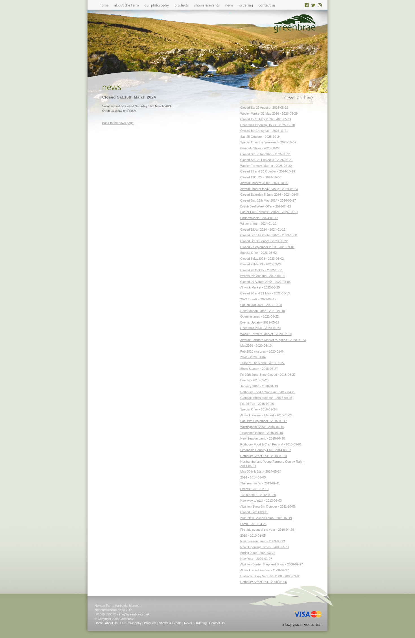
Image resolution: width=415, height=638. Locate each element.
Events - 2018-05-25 (254, 380)
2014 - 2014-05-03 (253, 477)
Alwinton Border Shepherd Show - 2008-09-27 (271, 564)
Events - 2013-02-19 (254, 489)
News (188, 623)
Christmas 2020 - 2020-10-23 (260, 328)
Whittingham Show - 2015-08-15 (262, 427)
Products (150, 623)
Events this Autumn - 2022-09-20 (262, 276)
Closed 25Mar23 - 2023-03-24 (260, 264)
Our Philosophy (130, 623)
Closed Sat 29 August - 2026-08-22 (264, 107)
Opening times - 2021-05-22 (259, 316)
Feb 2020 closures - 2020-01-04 (262, 351)
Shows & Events (170, 623)
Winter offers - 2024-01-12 (258, 223)
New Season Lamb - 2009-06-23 (262, 541)
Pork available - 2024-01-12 (259, 218)
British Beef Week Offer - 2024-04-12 (265, 206)
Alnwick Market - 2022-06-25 (260, 287)
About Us (111, 623)
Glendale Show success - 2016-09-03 (266, 397)
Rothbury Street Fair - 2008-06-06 (263, 582)
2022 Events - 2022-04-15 (258, 299)
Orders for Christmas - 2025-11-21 (264, 130)
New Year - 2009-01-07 (256, 558)
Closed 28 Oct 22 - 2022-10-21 (261, 270)
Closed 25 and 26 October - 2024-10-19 (267, 171)
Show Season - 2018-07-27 (259, 368)
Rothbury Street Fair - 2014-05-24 (263, 456)
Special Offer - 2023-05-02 (258, 252)
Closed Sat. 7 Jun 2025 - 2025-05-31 (265, 154)
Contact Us (217, 623)
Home (99, 623)
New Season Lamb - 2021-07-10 (262, 311)
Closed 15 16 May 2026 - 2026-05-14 (265, 119)
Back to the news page (118, 122)
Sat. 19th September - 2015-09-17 (263, 421)
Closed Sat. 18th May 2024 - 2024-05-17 (268, 200)
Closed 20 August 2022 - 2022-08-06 (265, 281)
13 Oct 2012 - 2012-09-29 (258, 495)
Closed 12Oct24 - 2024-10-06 (260, 177)
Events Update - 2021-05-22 (259, 322)
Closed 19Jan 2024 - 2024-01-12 (262, 229)
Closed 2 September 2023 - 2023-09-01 (267, 247)
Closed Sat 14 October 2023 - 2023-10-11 (269, 235)
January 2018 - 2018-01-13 (259, 386)
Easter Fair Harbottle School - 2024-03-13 (269, 212)
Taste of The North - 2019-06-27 (262, 363)
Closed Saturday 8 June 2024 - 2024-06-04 (270, 194)
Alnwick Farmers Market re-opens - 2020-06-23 (273, 340)
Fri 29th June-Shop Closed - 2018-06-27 (268, 374)
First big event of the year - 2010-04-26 (267, 529)
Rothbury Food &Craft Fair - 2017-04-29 (267, 392)
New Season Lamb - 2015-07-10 (262, 438)
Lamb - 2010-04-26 (253, 524)
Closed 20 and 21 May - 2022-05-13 (265, 293)
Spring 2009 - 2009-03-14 (257, 552)
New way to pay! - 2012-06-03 (261, 500)
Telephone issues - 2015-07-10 (261, 432)
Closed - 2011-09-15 (254, 512)
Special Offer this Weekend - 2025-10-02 (268, 142)
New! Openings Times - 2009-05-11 (264, 547)
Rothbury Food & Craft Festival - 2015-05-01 (271, 444)
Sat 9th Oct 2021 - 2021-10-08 (261, 305)
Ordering (201, 623)
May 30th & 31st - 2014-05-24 (260, 471)
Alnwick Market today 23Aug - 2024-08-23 (269, 189)
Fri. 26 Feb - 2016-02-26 (257, 403)
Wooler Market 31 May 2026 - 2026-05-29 (269, 113)
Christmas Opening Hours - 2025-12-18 (267, 125)
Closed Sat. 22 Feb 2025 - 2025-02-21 (266, 159)
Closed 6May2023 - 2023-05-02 (262, 258)
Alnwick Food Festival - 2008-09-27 (264, 570)
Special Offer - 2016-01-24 (258, 409)
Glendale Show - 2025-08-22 (259, 148)
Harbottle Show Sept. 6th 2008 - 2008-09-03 (270, 576)
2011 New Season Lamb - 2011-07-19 (266, 518)
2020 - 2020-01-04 (253, 357)
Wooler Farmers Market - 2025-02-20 (266, 165)
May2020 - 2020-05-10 (256, 345)
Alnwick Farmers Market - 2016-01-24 (266, 415)
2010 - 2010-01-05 (253, 535)
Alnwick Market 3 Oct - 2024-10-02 (264, 183)
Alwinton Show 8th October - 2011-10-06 (268, 506)
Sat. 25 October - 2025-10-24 (260, 136)
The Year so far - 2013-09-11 (260, 483)
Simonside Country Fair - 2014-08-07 (265, 450)
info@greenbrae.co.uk (134, 614)
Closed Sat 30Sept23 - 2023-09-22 (264, 241)
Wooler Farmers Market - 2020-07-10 (266, 334)
